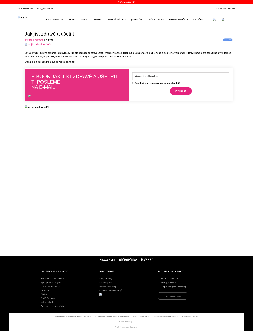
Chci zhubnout (54, 19)
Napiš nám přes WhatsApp (174, 286)
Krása (72, 19)
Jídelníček (136, 19)
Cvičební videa (156, 19)
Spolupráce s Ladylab (51, 282)
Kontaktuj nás (105, 282)
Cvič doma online (225, 8)
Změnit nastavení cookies (126, 327)
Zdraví (84, 19)
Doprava (45, 290)
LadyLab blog (105, 278)
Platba (44, 294)
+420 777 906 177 (25, 8)
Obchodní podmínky (50, 286)
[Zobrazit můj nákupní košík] (231, 19)
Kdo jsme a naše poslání (52, 278)
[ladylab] (29, 19)
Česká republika (173, 296)
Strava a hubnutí (34, 39)
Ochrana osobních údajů (110, 290)
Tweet (229, 40)
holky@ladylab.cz (45, 8)
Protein (98, 19)
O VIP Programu (48, 298)
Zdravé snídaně (117, 19)
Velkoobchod (47, 302)
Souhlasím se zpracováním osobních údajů (157, 83)
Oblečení (198, 19)
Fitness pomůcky (178, 19)
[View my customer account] (217, 19)
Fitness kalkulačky (107, 286)
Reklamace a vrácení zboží (53, 306)
